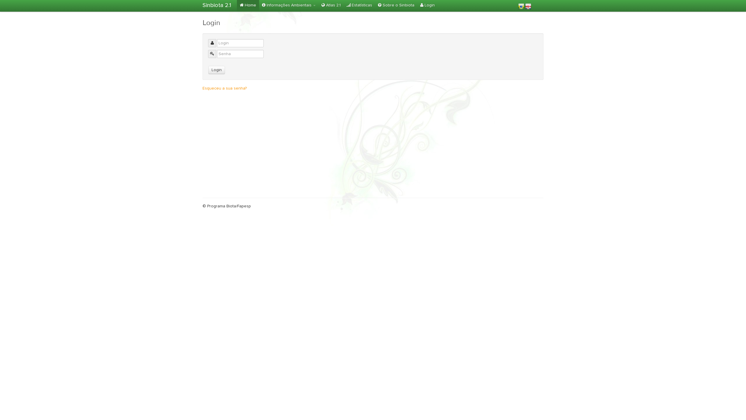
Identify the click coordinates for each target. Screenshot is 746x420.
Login (429, 5)
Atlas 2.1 (333, 5)
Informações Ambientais (289, 5)
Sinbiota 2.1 (217, 5)
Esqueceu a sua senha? (225, 88)
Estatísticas (361, 5)
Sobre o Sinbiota (397, 5)
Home (250, 5)
